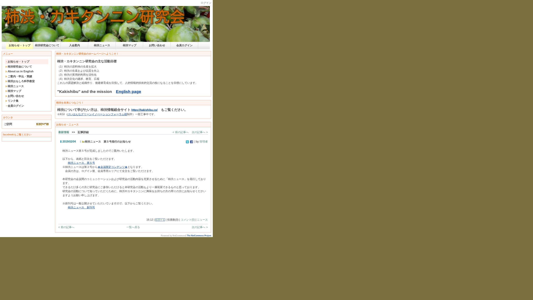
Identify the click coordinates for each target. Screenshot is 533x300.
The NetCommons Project (199, 236)
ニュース (202, 219)
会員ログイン (184, 45)
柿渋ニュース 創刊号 (81, 207)
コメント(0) (188, 219)
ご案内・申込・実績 (20, 76)
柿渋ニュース (102, 45)
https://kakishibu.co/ (144, 109)
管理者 (204, 141)
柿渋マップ (129, 45)
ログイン (206, 2)
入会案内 (74, 45)
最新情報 (63, 132)
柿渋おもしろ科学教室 (21, 81)
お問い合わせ (157, 45)
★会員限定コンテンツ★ (112, 167)
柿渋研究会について (47, 45)
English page (128, 91)
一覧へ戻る (133, 227)
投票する (160, 220)
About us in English (21, 71)
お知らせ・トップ (19, 45)
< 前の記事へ (181, 132)
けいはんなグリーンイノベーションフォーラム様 (97, 114)
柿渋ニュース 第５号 (81, 162)
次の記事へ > (200, 132)
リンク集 (13, 100)
